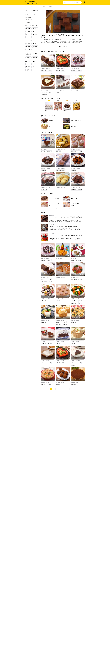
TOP (26, 6)
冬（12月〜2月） (41, 6)
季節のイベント (33, 6)
